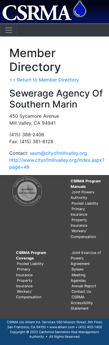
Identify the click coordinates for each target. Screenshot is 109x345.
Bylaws (78, 269)
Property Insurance (79, 223)
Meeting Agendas (78, 278)
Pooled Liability (85, 203)
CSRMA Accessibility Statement (82, 302)
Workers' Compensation (83, 234)
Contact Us (81, 291)
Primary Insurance (79, 212)
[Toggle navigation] (9, 30)
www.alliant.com (62, 327)
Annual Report (84, 286)
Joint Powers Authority (82, 195)
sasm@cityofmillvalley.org (58, 153)
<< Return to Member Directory (44, 80)
